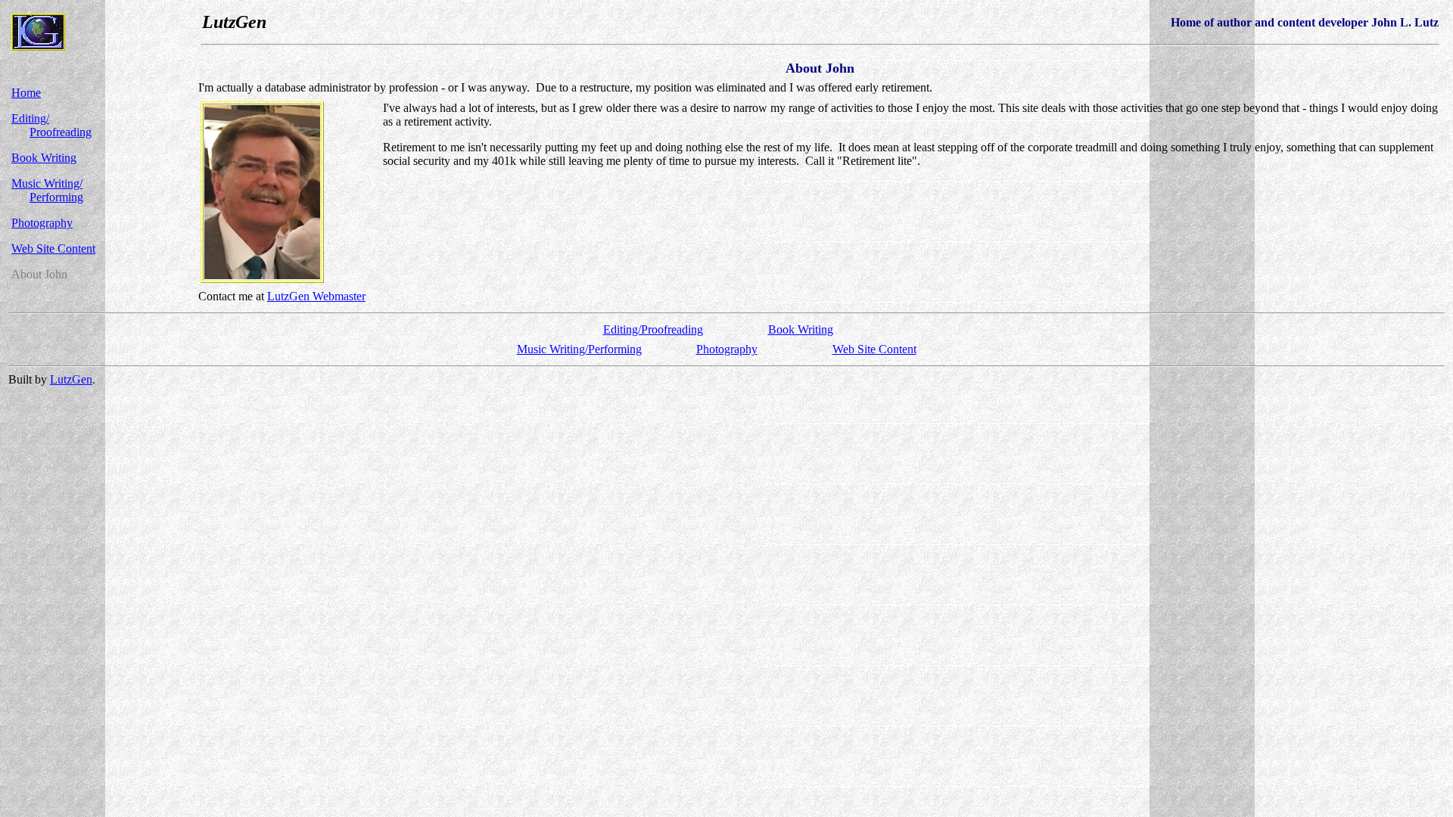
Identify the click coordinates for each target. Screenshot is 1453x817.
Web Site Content (53, 248)
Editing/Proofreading (653, 329)
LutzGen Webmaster (316, 296)
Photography (42, 222)
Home (26, 92)
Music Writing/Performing (579, 349)
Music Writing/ (46, 183)
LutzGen (71, 379)
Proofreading (61, 132)
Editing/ (30, 118)
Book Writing (43, 157)
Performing (56, 197)
